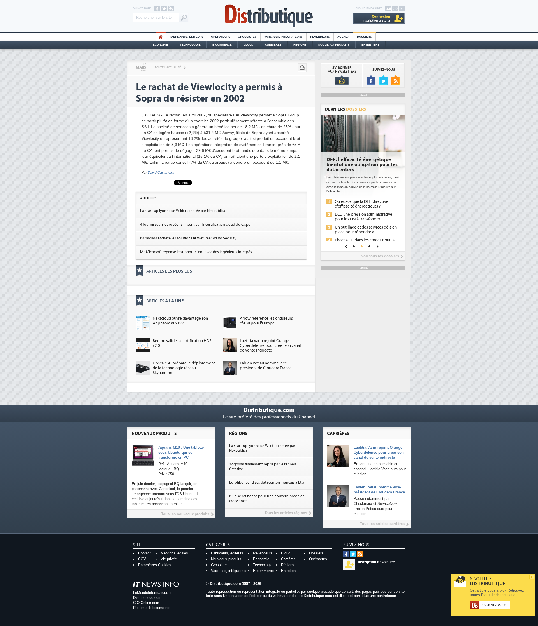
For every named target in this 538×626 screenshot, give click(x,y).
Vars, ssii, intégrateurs (229, 571)
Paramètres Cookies (154, 565)
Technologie (190, 44)
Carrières (273, 44)
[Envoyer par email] (302, 68)
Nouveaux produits (226, 559)
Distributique (269, 16)
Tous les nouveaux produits (185, 514)
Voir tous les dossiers (380, 256)
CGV (142, 559)
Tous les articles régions (286, 513)
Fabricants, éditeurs (186, 36)
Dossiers (364, 36)
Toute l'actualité (168, 67)
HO (161, 37)
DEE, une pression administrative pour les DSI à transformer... (363, 217)
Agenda (343, 36)
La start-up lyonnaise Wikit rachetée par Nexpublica (182, 211)
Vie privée (169, 559)
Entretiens (370, 44)
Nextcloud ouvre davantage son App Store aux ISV (180, 321)
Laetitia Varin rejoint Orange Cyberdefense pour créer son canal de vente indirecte (270, 345)
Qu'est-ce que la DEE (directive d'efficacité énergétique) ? (361, 204)
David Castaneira (161, 172)
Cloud (248, 44)
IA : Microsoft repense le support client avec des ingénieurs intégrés (196, 252)
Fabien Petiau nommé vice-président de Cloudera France (266, 365)
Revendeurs (320, 36)
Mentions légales (174, 553)
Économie (160, 44)
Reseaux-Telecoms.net (151, 608)
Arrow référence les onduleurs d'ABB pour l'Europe (266, 321)
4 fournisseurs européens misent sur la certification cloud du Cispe (195, 224)
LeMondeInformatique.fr (152, 592)
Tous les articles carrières (382, 524)
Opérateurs (220, 36)
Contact (144, 553)
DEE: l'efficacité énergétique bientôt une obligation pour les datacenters (362, 164)
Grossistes (247, 36)
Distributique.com (147, 598)
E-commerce (222, 44)
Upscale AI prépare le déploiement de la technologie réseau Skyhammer (184, 368)
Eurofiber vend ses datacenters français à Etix (266, 482)
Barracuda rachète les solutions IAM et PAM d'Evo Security (188, 238)
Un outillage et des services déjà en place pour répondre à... (366, 229)
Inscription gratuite (376, 18)
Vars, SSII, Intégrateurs (283, 36)
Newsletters (376, 562)
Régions (300, 44)
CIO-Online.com (146, 603)
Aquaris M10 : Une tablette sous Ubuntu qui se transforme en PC (181, 452)
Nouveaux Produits (334, 44)
